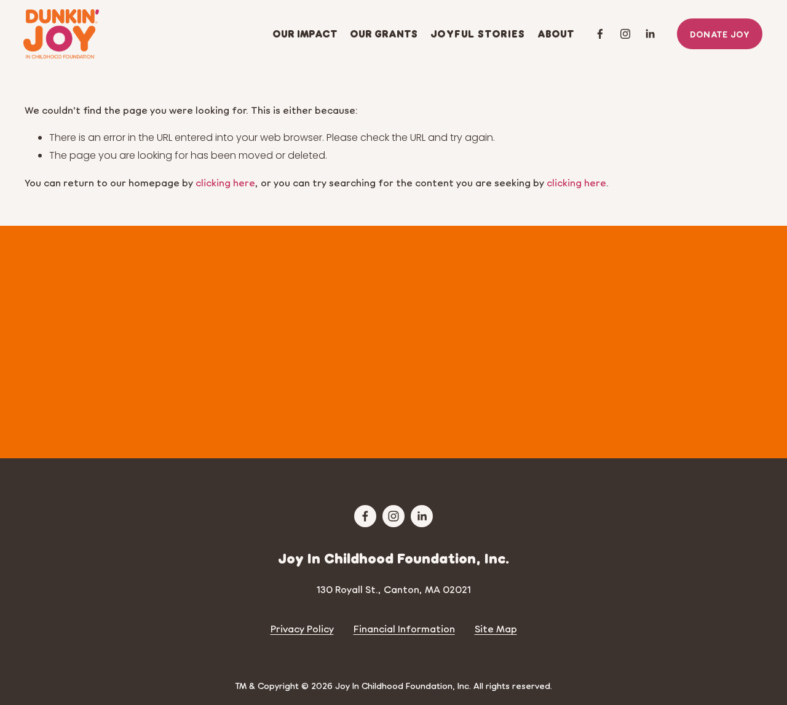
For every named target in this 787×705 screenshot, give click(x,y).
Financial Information (404, 628)
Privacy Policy (302, 628)
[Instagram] (625, 34)
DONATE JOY (719, 33)
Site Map (496, 628)
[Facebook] (600, 34)
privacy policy (412, 415)
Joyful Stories (477, 33)
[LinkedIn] (650, 34)
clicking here (225, 182)
